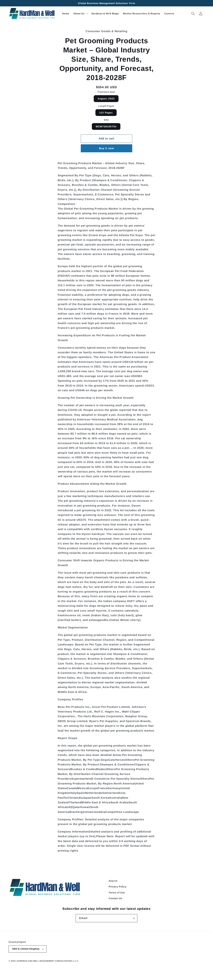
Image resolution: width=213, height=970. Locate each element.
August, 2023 (106, 98)
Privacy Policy (117, 886)
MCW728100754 (106, 126)
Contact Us (115, 898)
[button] (80, 13)
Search (113, 880)
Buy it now (106, 148)
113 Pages (106, 112)
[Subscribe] (133, 918)
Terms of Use (117, 892)
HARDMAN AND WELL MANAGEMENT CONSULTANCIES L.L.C (47, 961)
